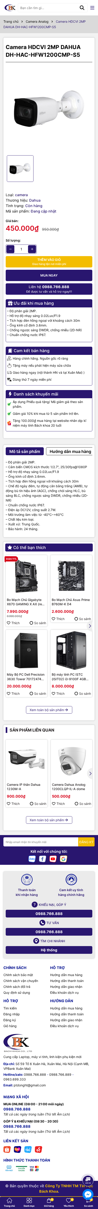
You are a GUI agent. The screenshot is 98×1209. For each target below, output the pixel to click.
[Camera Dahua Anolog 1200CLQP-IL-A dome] (71, 760)
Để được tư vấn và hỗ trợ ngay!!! (49, 288)
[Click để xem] (49, 109)
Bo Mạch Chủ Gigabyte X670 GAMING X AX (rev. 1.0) (26, 602)
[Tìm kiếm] (82, 7)
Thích (15, 623)
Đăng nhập (11, 1014)
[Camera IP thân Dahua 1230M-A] (26, 760)
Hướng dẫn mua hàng (66, 975)
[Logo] (10, 7)
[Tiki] (28, 1149)
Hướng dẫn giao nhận (66, 987)
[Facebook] (42, 858)
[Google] (63, 858)
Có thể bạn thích (29, 547)
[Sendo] (38, 1149)
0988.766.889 (60, 1074)
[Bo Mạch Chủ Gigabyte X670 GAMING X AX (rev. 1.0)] (26, 575)
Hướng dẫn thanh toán (67, 981)
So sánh (40, 623)
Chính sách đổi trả (16, 987)
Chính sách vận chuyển (20, 981)
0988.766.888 (49, 913)
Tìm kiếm (10, 1008)
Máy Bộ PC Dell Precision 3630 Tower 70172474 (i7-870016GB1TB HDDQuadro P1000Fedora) (25, 676)
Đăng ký (9, 1020)
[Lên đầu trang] (88, 1168)
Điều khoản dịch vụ (64, 992)
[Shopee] (7, 1149)
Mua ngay (49, 275)
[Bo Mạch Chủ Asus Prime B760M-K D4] (71, 575)
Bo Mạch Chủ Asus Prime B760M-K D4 (71, 602)
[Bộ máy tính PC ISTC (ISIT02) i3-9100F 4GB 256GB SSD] (71, 650)
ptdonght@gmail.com (30, 1085)
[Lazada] (17, 1149)
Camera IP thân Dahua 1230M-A (23, 787)
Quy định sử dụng (16, 992)
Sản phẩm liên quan (32, 730)
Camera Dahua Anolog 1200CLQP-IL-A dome (68, 787)
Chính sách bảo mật (18, 975)
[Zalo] (32, 858)
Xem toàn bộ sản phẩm (47, 710)
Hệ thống (49, 950)
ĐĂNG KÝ (86, 842)
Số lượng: (13, 240)
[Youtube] (53, 858)
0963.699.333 (14, 1079)
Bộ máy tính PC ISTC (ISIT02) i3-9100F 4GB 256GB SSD (69, 676)
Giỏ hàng (10, 1026)
